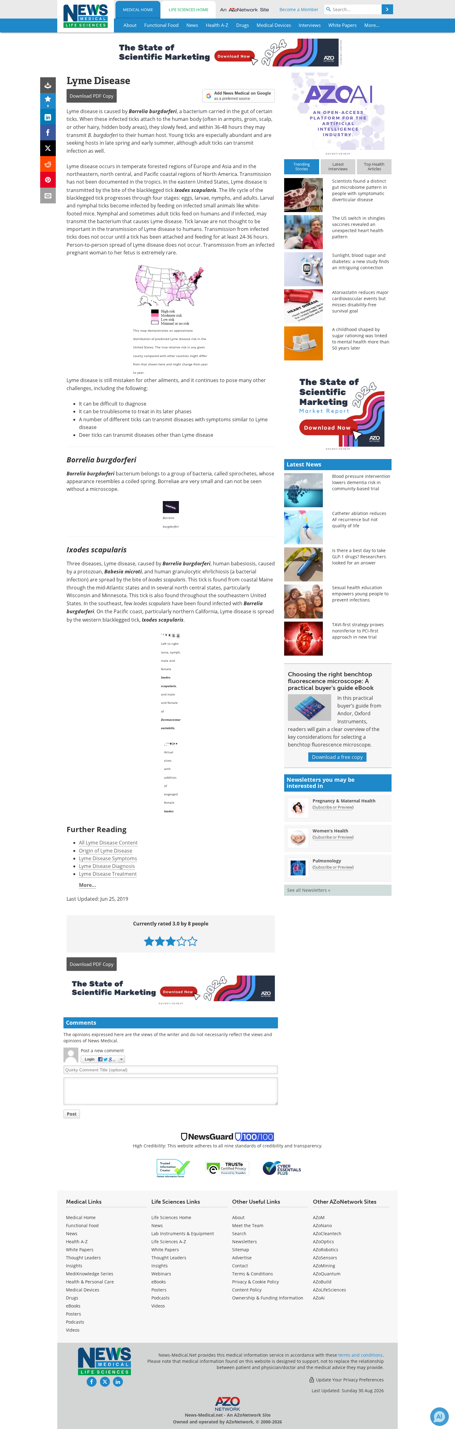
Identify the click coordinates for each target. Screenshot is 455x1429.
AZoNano (322, 1225)
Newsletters (244, 1241)
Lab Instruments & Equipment (182, 1233)
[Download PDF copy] (48, 85)
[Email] (48, 195)
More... (87, 885)
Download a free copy (337, 757)
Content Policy (247, 1290)
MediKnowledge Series (89, 1274)
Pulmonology (327, 861)
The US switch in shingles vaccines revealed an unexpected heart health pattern (358, 227)
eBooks (73, 1306)
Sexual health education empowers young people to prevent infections (360, 594)
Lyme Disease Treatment (108, 873)
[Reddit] (48, 164)
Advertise (242, 1258)
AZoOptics (323, 1241)
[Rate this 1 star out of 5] (149, 941)
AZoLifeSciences (329, 1290)
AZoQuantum (326, 1274)
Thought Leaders (83, 1258)
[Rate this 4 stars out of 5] (181, 941)
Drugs (72, 1298)
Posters (73, 1314)
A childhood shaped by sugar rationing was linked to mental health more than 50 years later (360, 338)
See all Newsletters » (308, 890)
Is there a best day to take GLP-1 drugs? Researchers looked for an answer (359, 556)
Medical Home (138, 9)
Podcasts (75, 1322)
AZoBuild (322, 1282)
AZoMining (324, 1266)
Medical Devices (82, 1290)
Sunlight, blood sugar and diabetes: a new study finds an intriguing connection (360, 261)
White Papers (79, 1250)
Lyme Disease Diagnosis (107, 866)
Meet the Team (247, 1225)
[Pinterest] (48, 180)
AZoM (319, 1217)
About (238, 1217)
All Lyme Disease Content (108, 842)
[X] (48, 148)
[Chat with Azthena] (439, 1416)
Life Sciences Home (188, 9)
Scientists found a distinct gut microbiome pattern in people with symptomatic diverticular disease (359, 190)
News (71, 1233)
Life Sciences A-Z (168, 1241)
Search (239, 1233)
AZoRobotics (325, 1250)
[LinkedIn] (48, 117)
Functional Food (82, 1225)
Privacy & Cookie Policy (255, 1282)
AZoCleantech (327, 1233)
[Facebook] (48, 132)
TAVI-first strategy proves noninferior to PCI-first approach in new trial (358, 631)
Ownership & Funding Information (267, 1298)
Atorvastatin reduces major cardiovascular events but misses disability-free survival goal (360, 301)
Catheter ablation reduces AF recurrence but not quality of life (359, 519)
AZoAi (319, 1298)
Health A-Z (77, 1241)
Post (71, 1114)
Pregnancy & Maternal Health (344, 801)
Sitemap (240, 1250)
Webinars (161, 1274)
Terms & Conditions (252, 1274)
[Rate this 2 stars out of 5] (159, 941)
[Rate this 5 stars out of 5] (192, 941)
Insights (74, 1266)
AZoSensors (325, 1258)
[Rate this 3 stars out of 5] (170, 941)
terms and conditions (360, 1355)
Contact (240, 1266)
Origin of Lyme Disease (105, 850)
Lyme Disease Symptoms (108, 858)
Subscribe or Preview (333, 807)
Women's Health (330, 831)
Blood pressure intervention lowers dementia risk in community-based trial (361, 482)
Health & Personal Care (90, 1282)
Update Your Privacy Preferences (349, 1380)
